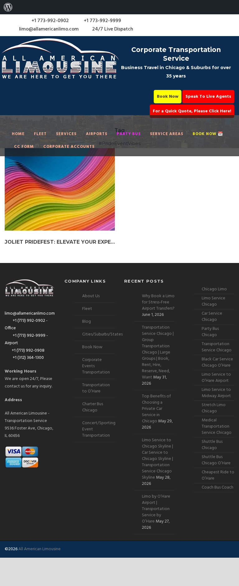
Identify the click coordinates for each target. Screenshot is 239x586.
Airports (96, 134)
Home (18, 134)
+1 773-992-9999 (101, 21)
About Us (91, 296)
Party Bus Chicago (210, 332)
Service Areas (166, 134)
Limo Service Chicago (213, 301)
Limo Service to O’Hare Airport (216, 377)
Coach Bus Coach (217, 487)
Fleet (40, 134)
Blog (86, 321)
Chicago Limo (214, 289)
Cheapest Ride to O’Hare (218, 475)
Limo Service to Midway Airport (216, 393)
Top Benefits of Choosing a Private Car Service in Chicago (156, 409)
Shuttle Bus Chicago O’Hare (216, 460)
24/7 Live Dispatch (112, 29)
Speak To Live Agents (208, 96)
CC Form (24, 146)
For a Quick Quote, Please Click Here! (192, 111)
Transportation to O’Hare (96, 388)
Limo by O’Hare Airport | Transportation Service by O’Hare (156, 509)
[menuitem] (8, 7)
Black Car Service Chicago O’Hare (217, 362)
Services (66, 134)
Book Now (167, 96)
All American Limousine (39, 549)
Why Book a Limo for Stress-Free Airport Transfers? (158, 302)
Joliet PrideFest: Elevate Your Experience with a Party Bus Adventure (60, 242)
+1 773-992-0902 (49, 21)
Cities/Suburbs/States (102, 334)
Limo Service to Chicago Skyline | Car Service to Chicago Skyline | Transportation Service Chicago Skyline (157, 459)
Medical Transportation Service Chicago (217, 426)
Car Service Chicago (212, 316)
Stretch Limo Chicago (214, 408)
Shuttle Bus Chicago (212, 445)
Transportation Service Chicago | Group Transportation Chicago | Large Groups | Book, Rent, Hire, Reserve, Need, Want (158, 352)
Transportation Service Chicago (217, 347)
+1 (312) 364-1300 (28, 357)
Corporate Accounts (69, 146)
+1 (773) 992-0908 (28, 350)
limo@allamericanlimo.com (49, 29)
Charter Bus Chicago (92, 407)
